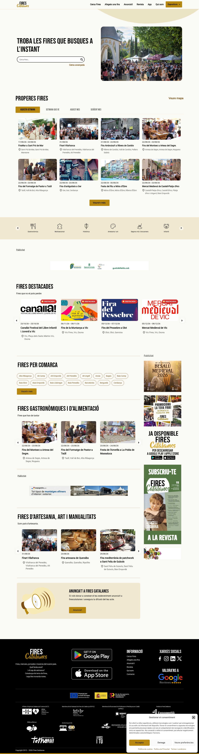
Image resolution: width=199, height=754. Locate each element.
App (150, 4)
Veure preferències (183, 742)
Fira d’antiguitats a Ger (70, 186)
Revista (140, 4)
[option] (33, 228)
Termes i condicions (178, 749)
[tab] (28, 110)
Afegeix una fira (112, 4)
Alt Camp (41, 376)
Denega (161, 742)
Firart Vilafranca (67, 145)
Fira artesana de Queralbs (75, 557)
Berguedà (104, 383)
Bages (108, 376)
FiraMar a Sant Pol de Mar (30, 145)
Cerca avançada (77, 65)
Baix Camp (121, 376)
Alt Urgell (86, 376)
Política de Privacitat (162, 749)
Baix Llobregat (56, 383)
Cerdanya (118, 383)
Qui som (160, 4)
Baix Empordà (38, 383)
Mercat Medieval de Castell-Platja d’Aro (160, 186)
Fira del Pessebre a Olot (114, 327)
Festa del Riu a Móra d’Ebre (114, 186)
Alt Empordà (56, 376)
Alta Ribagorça (25, 376)
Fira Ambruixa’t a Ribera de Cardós (117, 145)
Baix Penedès (73, 383)
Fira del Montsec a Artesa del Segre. (159, 145)
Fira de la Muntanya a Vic (74, 327)
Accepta (139, 742)
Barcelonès (89, 383)
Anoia (97, 376)
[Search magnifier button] (82, 59)
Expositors (172, 4)
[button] (193, 717)
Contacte (130, 674)
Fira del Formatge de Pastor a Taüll (35, 186)
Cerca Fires (95, 4)
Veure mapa (176, 98)
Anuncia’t (128, 4)
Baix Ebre (23, 383)
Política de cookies (145, 749)
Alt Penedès (72, 376)
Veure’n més (26, 391)
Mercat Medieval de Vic (154, 327)
